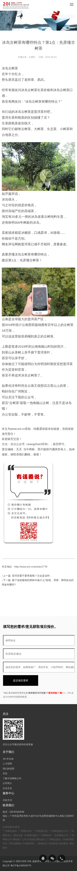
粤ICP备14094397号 (20, 865)
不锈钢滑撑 (28, 843)
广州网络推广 (46, 835)
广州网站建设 (10, 831)
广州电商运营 (41, 831)
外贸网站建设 (31, 835)
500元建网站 (15, 843)
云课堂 (32, 57)
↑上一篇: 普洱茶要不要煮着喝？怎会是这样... (27, 575)
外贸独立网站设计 (36, 839)
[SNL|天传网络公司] (16, 5)
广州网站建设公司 (58, 831)
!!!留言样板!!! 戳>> (55, 693)
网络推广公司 (20, 839)
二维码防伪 (41, 843)
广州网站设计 (25, 831)
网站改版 (18, 835)
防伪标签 (53, 843)
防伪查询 (63, 843)
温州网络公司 (61, 835)
